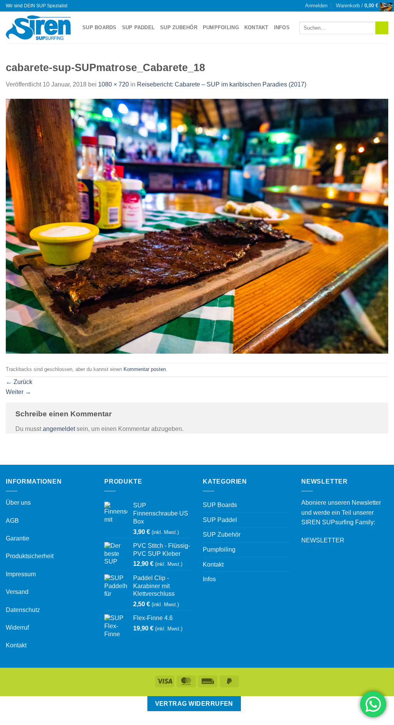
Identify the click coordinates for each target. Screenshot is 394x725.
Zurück (19, 382)
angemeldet (59, 429)
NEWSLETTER (322, 540)
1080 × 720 (113, 84)
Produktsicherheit (29, 556)
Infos (282, 27)
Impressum (21, 574)
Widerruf (17, 627)
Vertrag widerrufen (194, 703)
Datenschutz (23, 610)
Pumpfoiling (221, 27)
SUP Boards (99, 27)
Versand (17, 592)
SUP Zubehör (178, 27)
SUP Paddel (138, 27)
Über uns (18, 502)
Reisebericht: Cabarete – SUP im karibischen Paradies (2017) (221, 84)
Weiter (18, 392)
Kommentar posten (145, 369)
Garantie (17, 538)
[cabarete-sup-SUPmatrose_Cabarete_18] (197, 226)
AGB (12, 520)
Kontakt (256, 27)
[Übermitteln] (382, 28)
